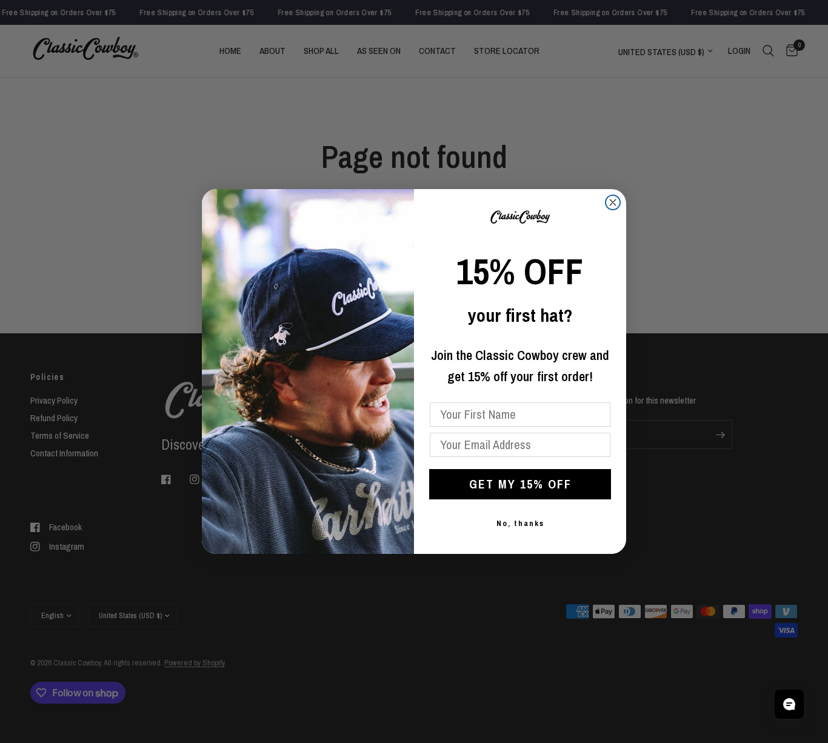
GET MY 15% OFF (520, 484)
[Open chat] (789, 704)
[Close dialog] (613, 202)
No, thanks (520, 523)
